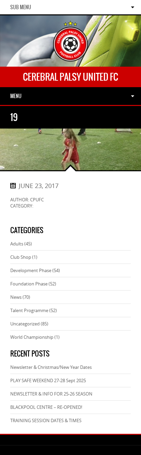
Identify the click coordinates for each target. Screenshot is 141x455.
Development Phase (30, 270)
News (16, 297)
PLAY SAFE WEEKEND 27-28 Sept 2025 (48, 380)
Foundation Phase (29, 284)
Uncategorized (25, 324)
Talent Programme (29, 310)
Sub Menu (20, 7)
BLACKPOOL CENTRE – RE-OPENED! (46, 407)
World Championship (31, 337)
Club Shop (20, 257)
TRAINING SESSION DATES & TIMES (45, 420)
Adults (16, 244)
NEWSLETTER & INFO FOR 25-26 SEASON (51, 394)
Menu (16, 96)
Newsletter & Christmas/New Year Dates (51, 367)
